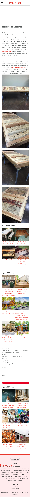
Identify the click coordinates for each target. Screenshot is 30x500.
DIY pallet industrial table (19, 67)
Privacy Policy (15, 488)
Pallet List (17, 466)
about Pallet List (17, 480)
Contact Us (15, 486)
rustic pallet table (6, 51)
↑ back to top (15, 459)
